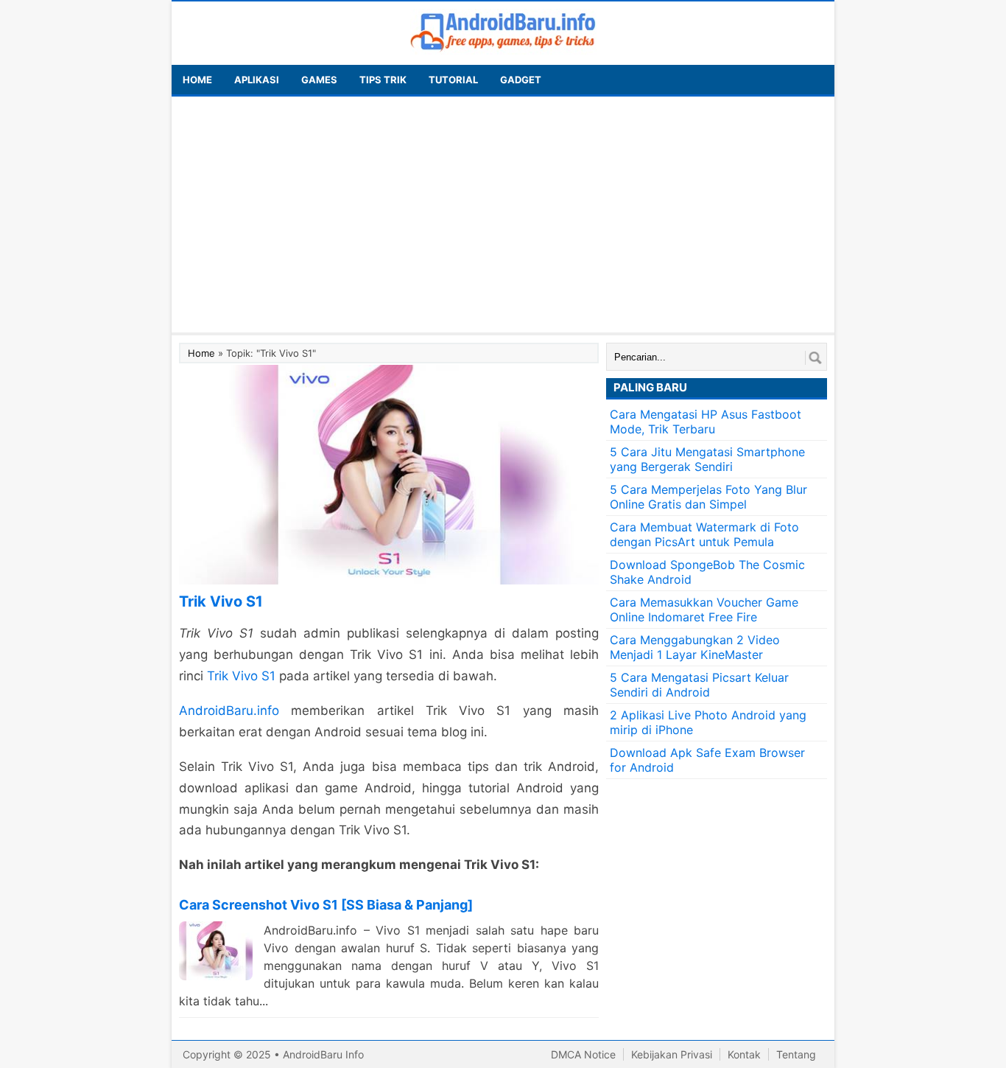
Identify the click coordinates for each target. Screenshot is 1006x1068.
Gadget (520, 79)
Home (201, 353)
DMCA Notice (583, 1054)
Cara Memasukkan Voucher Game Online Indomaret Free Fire (704, 609)
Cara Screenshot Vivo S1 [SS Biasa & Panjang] (326, 904)
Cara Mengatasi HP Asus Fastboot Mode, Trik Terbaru (705, 421)
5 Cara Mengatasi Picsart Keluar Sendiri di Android (699, 684)
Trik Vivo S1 (241, 676)
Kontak (744, 1054)
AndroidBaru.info (229, 710)
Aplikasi (256, 79)
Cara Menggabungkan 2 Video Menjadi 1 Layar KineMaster (695, 647)
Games (319, 79)
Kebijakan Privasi (671, 1054)
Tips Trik (383, 79)
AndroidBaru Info (323, 1054)
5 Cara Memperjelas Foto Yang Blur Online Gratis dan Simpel (708, 497)
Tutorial (453, 79)
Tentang (796, 1054)
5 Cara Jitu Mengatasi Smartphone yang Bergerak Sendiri (707, 459)
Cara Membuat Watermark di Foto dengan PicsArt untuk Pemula (704, 534)
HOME (197, 79)
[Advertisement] (503, 214)
